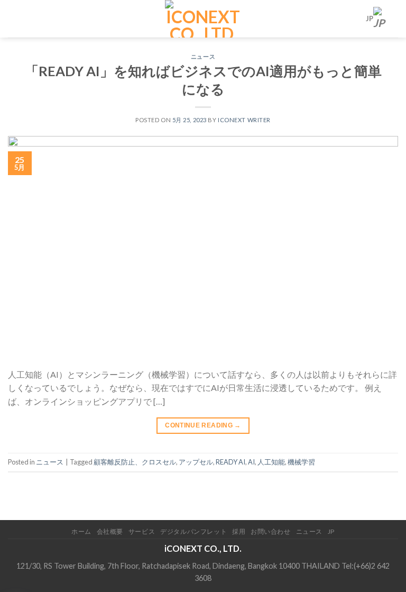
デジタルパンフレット (193, 531)
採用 (238, 531)
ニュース (203, 56)
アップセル (196, 462)
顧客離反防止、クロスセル (135, 462)
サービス (141, 531)
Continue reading (203, 425)
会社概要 (110, 531)
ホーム (81, 531)
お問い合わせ (271, 531)
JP (369, 18)
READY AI (230, 462)
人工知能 (271, 462)
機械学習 (301, 462)
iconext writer (244, 119)
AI (251, 462)
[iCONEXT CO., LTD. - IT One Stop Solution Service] (203, 19)
